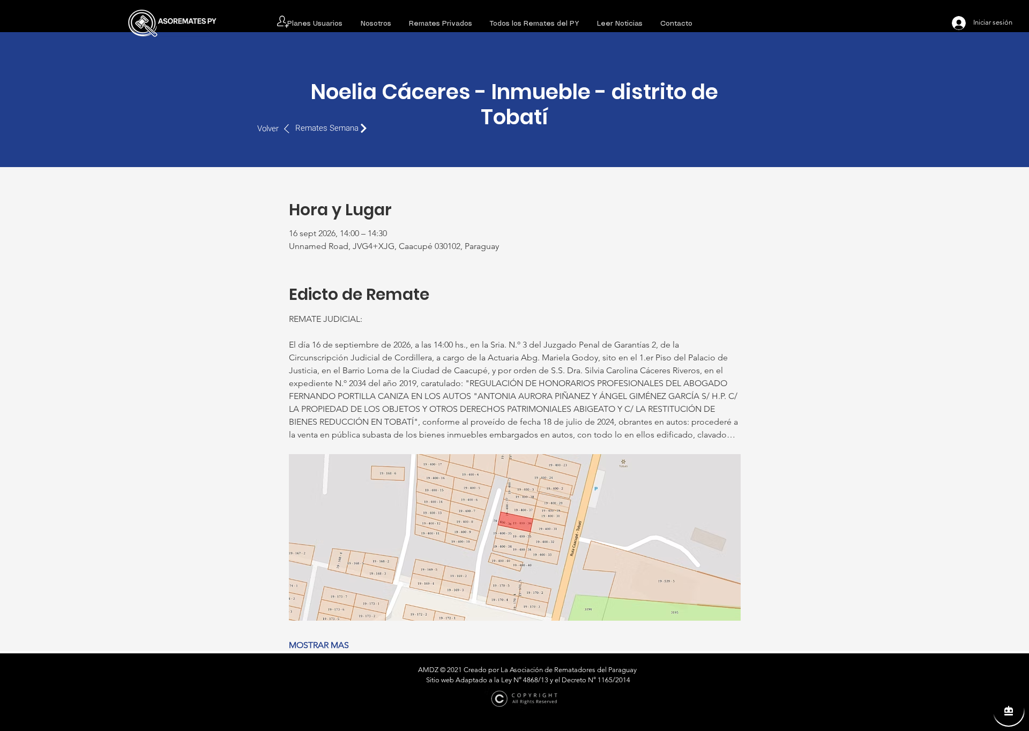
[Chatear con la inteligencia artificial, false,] (1009, 711)
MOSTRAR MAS (319, 645)
